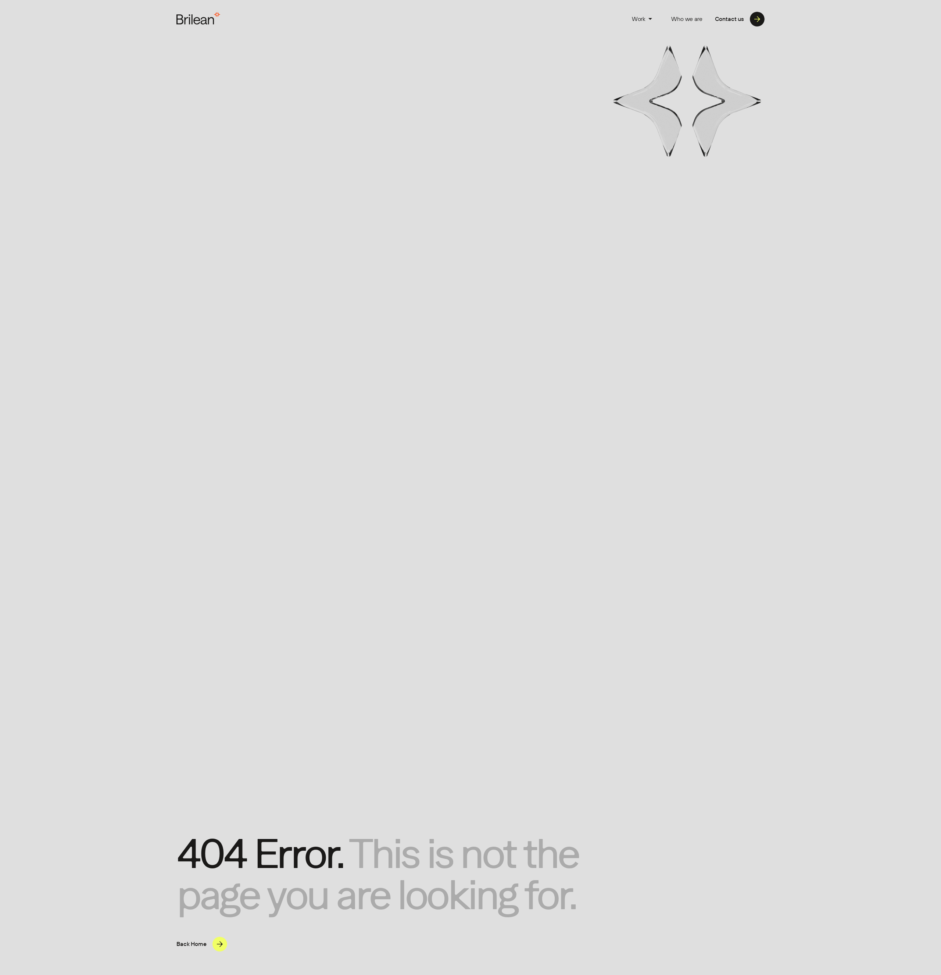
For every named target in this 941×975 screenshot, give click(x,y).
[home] (198, 19)
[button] (642, 19)
